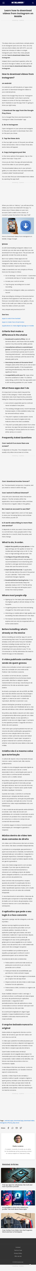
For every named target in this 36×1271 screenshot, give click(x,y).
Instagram (3, 1123)
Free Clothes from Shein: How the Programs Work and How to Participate (17, 1231)
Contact (18, 1247)
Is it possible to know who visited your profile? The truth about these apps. (15, 1208)
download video (29, 1121)
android (7, 1121)
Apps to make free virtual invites (13, 322)
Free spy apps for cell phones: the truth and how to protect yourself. (17, 1186)
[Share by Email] (16, 1128)
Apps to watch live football (11, 318)
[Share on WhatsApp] (12, 1128)
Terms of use (18, 1250)
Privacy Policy (18, 1253)
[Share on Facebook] (8, 1128)
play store (15, 1123)
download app (19, 1121)
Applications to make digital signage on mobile (18, 326)
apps (11, 1121)
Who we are (18, 1256)
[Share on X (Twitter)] (21, 1128)
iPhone (9, 1123)
